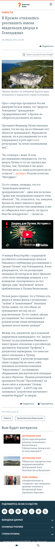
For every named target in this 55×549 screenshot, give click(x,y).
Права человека (30, 477)
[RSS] (45, 511)
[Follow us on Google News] (38, 511)
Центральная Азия (31, 436)
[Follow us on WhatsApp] (31, 511)
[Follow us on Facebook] (18, 511)
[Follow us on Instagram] (11, 511)
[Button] (46, 46)
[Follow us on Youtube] (4, 511)
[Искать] (38, 545)
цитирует (20, 173)
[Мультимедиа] (16, 545)
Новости (7, 12)
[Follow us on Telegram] (25, 511)
